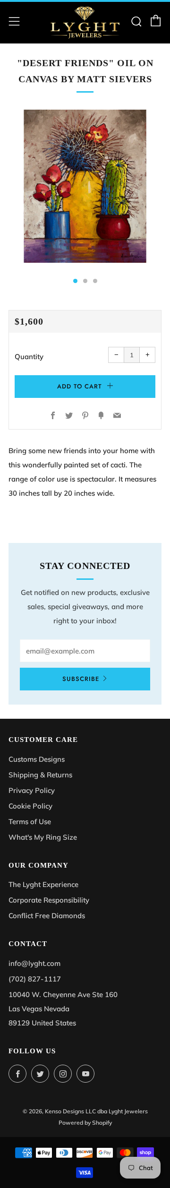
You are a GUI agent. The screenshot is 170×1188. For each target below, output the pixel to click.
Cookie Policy (30, 805)
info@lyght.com (34, 963)
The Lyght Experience (43, 884)
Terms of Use (29, 821)
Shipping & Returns (40, 774)
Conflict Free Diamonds (46, 915)
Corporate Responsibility (48, 899)
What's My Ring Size (42, 837)
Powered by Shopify (85, 1122)
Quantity (29, 356)
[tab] (75, 281)
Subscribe (80, 678)
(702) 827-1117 (34, 978)
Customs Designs (36, 759)
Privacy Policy (31, 790)
